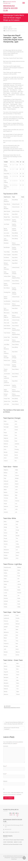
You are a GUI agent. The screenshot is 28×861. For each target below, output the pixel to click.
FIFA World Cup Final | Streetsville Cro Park (12, 844)
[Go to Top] (24, 858)
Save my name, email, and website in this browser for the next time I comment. (13, 793)
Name (5, 766)
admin (10, 27)
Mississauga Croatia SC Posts (12, 707)
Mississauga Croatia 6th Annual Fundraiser (11, 728)
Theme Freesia (14, 857)
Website (5, 781)
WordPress (14, 859)
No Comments (13, 30)
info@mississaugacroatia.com (12, 832)
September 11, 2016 (12, 28)
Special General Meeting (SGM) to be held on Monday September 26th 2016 (14, 723)
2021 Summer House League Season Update (13, 839)
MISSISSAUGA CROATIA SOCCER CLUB (10, 8)
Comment (5, 746)
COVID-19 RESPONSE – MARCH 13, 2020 (12, 842)
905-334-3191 (8, 829)
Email (5, 774)
